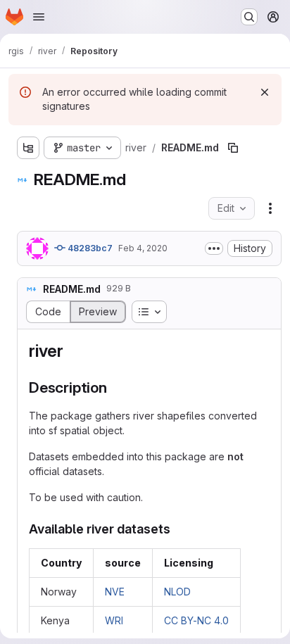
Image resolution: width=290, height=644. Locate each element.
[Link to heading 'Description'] (115, 387)
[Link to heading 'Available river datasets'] (177, 529)
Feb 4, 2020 (143, 248)
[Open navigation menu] (38, 17)
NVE (115, 592)
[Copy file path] (233, 148)
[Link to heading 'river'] (72, 351)
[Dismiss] (264, 92)
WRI (114, 620)
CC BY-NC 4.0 (196, 620)
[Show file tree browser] (28, 148)
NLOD (177, 592)
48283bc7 (89, 248)
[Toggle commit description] (214, 248)
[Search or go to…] (249, 16)
